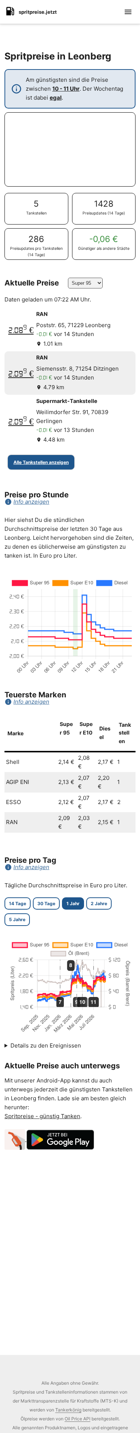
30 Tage (46, 903)
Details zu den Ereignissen (45, 1045)
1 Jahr (73, 903)
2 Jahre (99, 903)
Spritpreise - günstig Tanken (42, 1116)
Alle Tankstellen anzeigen (41, 462)
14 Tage (17, 903)
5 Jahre (17, 919)
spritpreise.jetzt (38, 12)
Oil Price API (77, 1418)
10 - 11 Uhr (66, 88)
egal (56, 97)
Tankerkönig (68, 1410)
